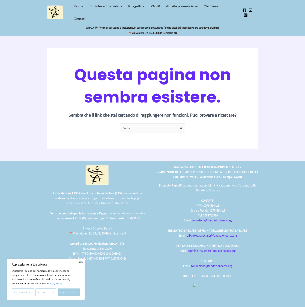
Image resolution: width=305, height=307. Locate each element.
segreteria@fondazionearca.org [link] (212, 220)
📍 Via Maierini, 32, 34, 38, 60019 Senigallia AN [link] (97, 233)
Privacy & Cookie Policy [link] (97, 228)
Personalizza (23, 292)
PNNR (155, 6)
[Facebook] (245, 10)
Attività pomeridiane (182, 6)
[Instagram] (246, 15)
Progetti (134, 6)
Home (78, 6)
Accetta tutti (69, 292)
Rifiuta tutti (46, 292)
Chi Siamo (211, 6)
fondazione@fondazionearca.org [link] (211, 266)
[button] (120, 6)
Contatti (80, 18)
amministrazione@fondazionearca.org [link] (212, 251)
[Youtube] (251, 10)
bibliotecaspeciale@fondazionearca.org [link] (212, 235)
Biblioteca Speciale (104, 6)
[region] (46, 279)
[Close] (81, 262)
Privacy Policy (54, 283)
